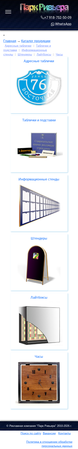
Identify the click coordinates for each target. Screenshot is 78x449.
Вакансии (49, 433)
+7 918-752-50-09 (57, 17)
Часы (59, 54)
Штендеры (25, 54)
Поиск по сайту (31, 433)
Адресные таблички (18, 45)
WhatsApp (62, 24)
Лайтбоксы (44, 54)
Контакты (64, 433)
